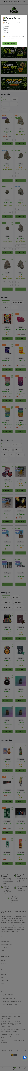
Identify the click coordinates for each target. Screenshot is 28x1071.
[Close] (25, 17)
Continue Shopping (9, 43)
